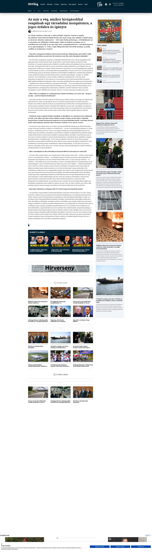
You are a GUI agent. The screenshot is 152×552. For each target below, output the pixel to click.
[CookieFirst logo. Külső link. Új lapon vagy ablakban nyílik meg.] (1, 544)
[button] (110, 4)
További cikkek (62, 374)
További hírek (62, 283)
